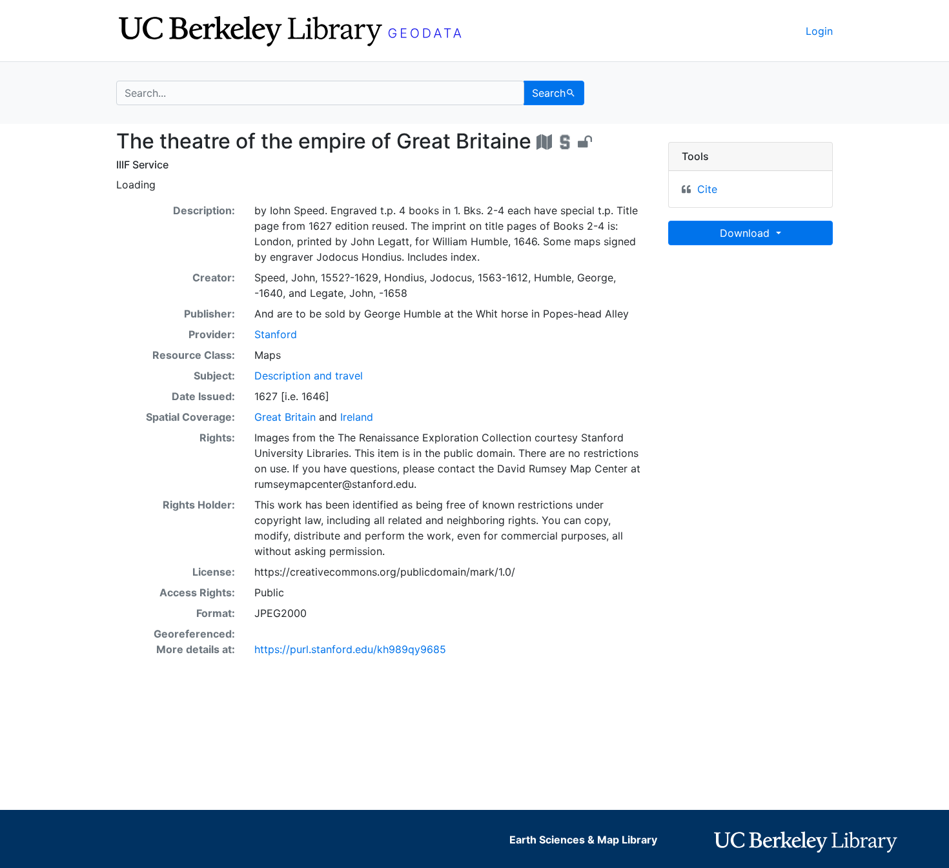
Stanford (275, 334)
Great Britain (285, 416)
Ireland (356, 416)
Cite (707, 189)
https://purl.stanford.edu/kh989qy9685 (350, 649)
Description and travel (308, 375)
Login (819, 31)
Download (746, 233)
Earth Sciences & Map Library (583, 839)
